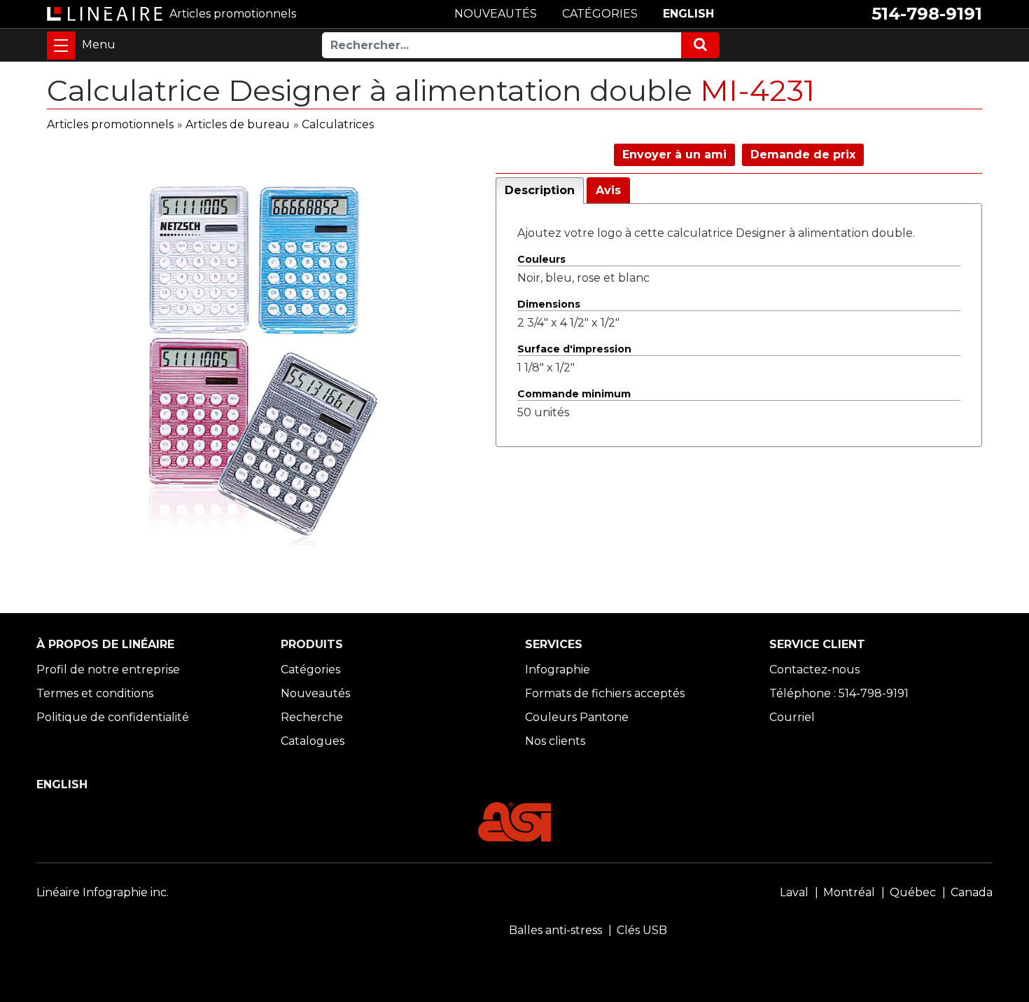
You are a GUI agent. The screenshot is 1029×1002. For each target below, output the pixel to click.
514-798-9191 (927, 14)
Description (540, 190)
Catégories (310, 669)
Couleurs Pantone (577, 717)
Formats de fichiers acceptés (605, 693)
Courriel (792, 717)
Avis (608, 190)
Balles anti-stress (555, 930)
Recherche (312, 717)
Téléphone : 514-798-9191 (839, 693)
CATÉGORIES (600, 13)
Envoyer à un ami (674, 154)
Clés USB (642, 930)
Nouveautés (315, 693)
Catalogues (312, 741)
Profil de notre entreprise (108, 669)
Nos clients (555, 741)
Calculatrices (338, 124)
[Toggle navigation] (61, 46)
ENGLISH (688, 13)
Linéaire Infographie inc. (102, 892)
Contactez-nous (814, 669)
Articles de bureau (238, 124)
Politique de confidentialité (112, 717)
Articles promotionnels (110, 124)
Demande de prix (802, 154)
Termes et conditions (94, 693)
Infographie (557, 669)
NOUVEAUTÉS (495, 13)
